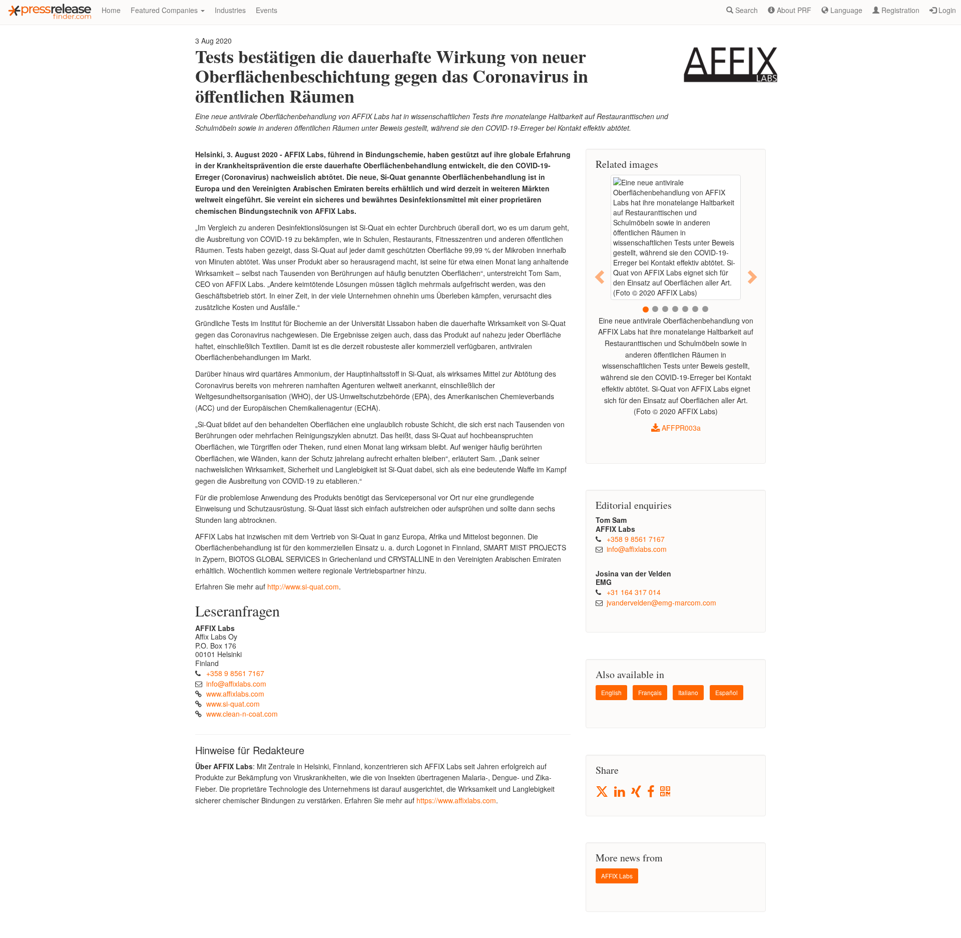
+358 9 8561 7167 (235, 673)
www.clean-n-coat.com (242, 714)
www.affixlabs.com (235, 694)
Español (726, 692)
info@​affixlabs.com (236, 684)
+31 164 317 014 (634, 592)
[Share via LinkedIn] (620, 792)
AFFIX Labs (617, 875)
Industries (230, 10)
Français (650, 692)
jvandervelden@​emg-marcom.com (661, 602)
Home (111, 10)
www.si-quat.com (233, 704)
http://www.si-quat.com (303, 586)
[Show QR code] (666, 792)
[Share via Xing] (637, 792)
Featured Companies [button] (165, 10)
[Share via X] (603, 791)
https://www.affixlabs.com (456, 800)
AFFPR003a (680, 428)
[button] (600, 277)
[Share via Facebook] (651, 792)
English (611, 692)
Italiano (688, 692)
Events (266, 10)
